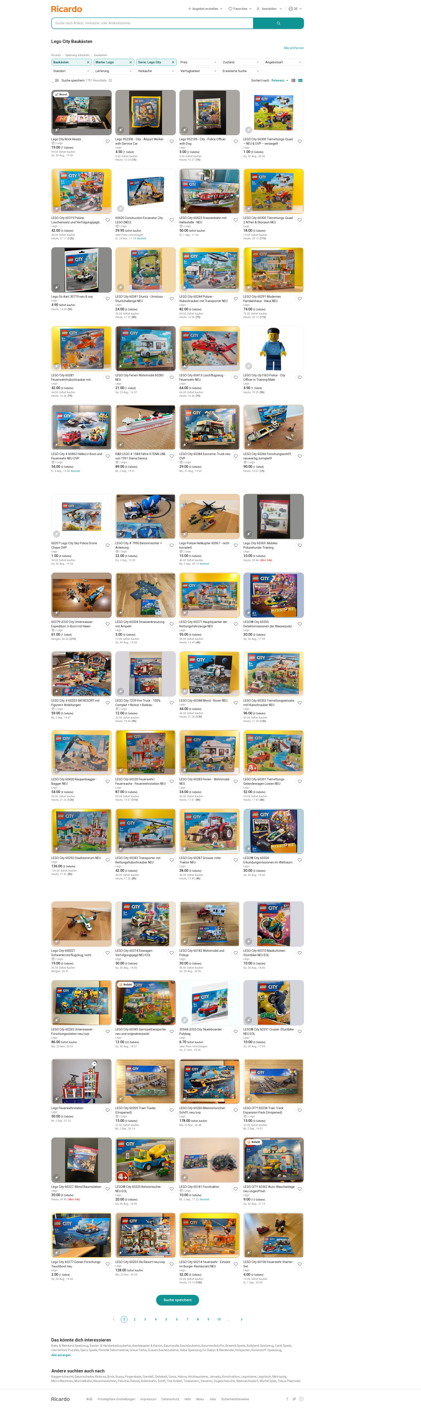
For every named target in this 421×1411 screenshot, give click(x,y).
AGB (89, 1399)
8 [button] (198, 1319)
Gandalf (148, 1376)
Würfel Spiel (268, 1381)
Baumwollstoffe (213, 1345)
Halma (182, 1376)
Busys (120, 1376)
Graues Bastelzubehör (163, 1350)
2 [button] (135, 1319)
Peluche (123, 1381)
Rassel (134, 1381)
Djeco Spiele (88, 1350)
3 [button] (145, 1319)
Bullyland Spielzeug (260, 1345)
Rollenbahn (148, 1381)
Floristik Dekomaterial (113, 1350)
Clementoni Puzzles (65, 1350)
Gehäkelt (161, 1376)
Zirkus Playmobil (289, 1381)
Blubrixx (100, 1376)
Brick (110, 1376)
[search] (278, 23)
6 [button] (177, 1319)
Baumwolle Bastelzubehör (182, 1345)
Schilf (162, 1381)
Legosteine (248, 1376)
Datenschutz (170, 1399)
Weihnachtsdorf (247, 1381)
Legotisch (264, 1376)
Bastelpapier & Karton (147, 1345)
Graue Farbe (138, 1350)
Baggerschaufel (62, 1376)
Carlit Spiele (283, 1345)
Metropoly (279, 1376)
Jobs (212, 1399)
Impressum (148, 1399)
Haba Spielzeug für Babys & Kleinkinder (207, 1350)
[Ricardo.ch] (66, 8)
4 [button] (156, 1319)
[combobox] (152, 23)
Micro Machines (62, 1381)
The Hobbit (174, 1381)
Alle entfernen (294, 48)
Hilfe (188, 1399)
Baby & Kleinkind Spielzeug (69, 1345)
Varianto (206, 1381)
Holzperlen (242, 1350)
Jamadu (215, 1376)
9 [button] (208, 1319)
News (200, 1399)
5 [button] (166, 1319)
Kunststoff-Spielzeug (266, 1350)
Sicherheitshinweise (235, 1399)
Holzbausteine (198, 1376)
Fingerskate (133, 1376)
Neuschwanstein (104, 1381)
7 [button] (187, 1319)
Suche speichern (178, 1300)
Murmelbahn (83, 1381)
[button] (206, 8)
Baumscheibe (84, 1376)
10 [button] (219, 1319)
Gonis (172, 1376)
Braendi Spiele (235, 1345)
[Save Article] (107, 141)
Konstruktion (231, 1376)
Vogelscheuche (224, 1381)
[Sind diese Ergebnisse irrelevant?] (110, 80)
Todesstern (191, 1381)
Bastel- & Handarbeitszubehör (110, 1345)
